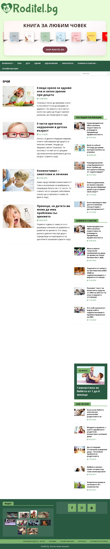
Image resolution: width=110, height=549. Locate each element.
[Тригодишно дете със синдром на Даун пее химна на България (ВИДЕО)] (22, 522)
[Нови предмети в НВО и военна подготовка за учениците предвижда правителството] (79, 126)
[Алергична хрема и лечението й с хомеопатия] (79, 484)
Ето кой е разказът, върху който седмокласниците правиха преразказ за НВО (96, 312)
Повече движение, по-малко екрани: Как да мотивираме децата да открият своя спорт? (96, 187)
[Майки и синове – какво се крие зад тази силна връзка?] (79, 469)
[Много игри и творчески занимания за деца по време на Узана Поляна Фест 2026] (79, 251)
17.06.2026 (92, 300)
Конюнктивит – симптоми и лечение (52, 172)
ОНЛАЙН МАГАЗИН (10, 69)
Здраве (37, 63)
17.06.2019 (92, 459)
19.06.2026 (92, 280)
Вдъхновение (51, 63)
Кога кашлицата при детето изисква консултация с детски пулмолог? (96, 205)
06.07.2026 (92, 260)
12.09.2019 (43, 98)
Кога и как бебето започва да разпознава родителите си (95, 413)
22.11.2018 (43, 134)
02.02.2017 (92, 474)
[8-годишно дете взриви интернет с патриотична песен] (32, 531)
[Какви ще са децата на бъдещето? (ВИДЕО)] (12, 515)
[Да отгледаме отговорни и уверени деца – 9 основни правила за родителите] (79, 449)
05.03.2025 (92, 420)
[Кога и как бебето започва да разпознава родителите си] (79, 412)
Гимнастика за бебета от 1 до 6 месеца (88, 391)
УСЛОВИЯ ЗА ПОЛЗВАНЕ (99, 541)
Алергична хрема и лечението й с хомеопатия (96, 484)
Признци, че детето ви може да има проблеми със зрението (53, 211)
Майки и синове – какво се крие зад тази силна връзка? (96, 469)
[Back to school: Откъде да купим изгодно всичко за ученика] (79, 147)
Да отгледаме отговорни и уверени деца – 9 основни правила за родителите (97, 451)
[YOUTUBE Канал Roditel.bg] (92, 508)
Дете (28, 63)
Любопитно (68, 63)
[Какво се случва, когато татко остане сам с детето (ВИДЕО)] (22, 530)
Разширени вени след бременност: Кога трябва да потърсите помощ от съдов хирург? (95, 167)
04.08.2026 (92, 155)
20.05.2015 (92, 490)
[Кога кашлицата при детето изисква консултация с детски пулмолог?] (79, 204)
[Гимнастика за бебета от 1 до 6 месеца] (91, 375)
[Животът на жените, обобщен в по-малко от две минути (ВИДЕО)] (43, 515)
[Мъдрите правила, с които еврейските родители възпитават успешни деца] (79, 429)
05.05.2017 (92, 439)
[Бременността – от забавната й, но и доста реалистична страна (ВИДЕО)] (33, 523)
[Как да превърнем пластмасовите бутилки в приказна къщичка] (33, 514)
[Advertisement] (92, 95)
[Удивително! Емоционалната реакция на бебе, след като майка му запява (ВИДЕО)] (45, 523)
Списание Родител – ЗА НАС (34, 541)
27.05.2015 (43, 178)
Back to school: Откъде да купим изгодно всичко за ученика (96, 148)
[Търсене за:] (93, 73)
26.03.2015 (43, 220)
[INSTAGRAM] (82, 508)
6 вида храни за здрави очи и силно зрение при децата (54, 91)
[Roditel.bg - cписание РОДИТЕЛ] (33, 14)
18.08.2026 (92, 137)
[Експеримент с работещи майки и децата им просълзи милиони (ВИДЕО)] (24, 515)
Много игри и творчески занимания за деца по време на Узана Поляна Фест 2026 (96, 253)
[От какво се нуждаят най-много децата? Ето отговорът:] (10, 522)
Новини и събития (87, 63)
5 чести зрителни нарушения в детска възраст (52, 127)
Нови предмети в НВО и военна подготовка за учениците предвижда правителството (95, 129)
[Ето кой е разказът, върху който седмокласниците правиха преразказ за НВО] (79, 310)
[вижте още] (62, 115)
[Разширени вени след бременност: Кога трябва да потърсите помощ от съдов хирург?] (79, 166)
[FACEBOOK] (72, 508)
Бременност (7, 63)
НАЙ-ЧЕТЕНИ (82, 404)
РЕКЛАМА (52, 541)
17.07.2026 (92, 195)
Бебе (20, 63)
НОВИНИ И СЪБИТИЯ (86, 220)
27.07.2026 (92, 175)
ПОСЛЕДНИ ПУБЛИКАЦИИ (88, 117)
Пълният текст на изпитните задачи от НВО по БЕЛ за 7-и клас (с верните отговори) (96, 292)
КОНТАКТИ (82, 541)
